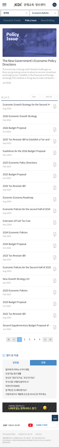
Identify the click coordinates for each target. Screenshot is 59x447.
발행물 (6, 13)
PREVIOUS (13, 339)
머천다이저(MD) (12, 386)
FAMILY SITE (41, 425)
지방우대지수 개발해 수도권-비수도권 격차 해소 (25, 394)
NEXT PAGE (50, 339)
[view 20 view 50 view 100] (51, 97)
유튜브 (30, 425)
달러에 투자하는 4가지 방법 (17, 369)
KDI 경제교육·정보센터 (29, 5)
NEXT (45, 339)
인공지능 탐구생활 (13, 373)
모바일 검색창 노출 (54, 5)
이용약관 (38, 434)
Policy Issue (30, 20)
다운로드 (54, 106)
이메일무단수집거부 (25, 434)
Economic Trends (12, 20)
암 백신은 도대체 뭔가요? (16, 390)
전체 (43, 362)
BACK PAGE (8, 339)
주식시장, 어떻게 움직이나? (17, 382)
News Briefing (47, 20)
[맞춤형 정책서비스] (29, 407)
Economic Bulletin (40, 13)
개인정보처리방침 (8, 434)
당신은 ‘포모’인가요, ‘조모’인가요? (20, 377)
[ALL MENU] (4, 5)
